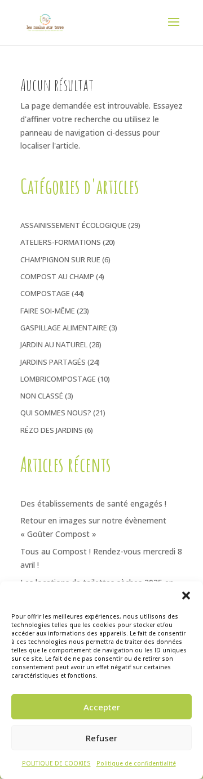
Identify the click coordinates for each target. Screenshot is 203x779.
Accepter (101, 707)
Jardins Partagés (53, 362)
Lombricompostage (58, 379)
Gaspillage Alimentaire (63, 328)
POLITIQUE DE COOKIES (56, 763)
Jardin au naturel (53, 344)
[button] (186, 595)
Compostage (45, 293)
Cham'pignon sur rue (60, 259)
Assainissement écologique (73, 225)
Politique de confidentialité (136, 763)
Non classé (41, 396)
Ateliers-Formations (60, 242)
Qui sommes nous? (55, 413)
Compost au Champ (57, 276)
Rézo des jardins (51, 430)
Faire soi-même (47, 311)
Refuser (101, 738)
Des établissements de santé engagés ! (93, 503)
